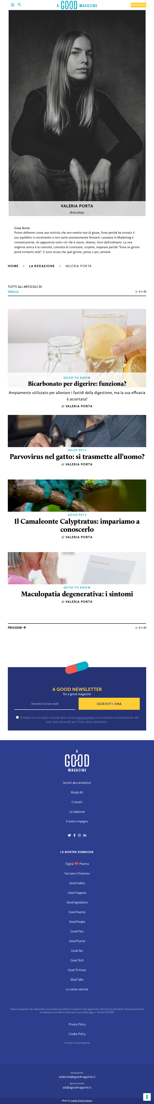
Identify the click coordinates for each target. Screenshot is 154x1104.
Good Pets (77, 450)
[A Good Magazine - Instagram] (80, 835)
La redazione (42, 266)
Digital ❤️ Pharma (77, 864)
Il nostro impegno (77, 821)
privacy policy (86, 717)
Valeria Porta (79, 406)
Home (13, 266)
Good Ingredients (77, 902)
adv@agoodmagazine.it (77, 1087)
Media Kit (77, 792)
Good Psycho (77, 941)
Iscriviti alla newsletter (77, 783)
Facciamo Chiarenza (77, 873)
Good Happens (77, 893)
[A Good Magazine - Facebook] (76, 835)
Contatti (77, 802)
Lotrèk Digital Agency (81, 1100)
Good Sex (77, 951)
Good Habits (77, 883)
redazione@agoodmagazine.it (77, 1077)
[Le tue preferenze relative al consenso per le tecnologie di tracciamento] (147, 1097)
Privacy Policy (77, 1024)
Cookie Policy (77, 1034)
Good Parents (77, 912)
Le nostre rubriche (77, 989)
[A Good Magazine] (77, 5)
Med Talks (77, 980)
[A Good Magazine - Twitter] (71, 835)
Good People (77, 922)
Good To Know (77, 378)
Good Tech (77, 960)
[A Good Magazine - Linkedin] (84, 835)
